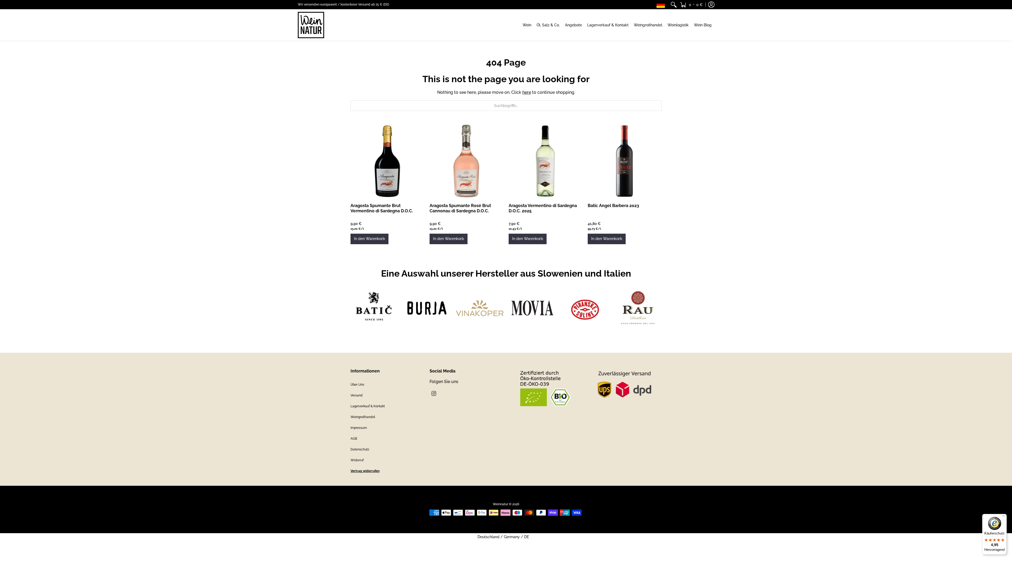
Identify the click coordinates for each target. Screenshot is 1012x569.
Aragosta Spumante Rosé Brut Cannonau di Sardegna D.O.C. (460, 208)
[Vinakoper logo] (479, 308)
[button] (691, 4)
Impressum (359, 428)
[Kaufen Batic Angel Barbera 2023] (624, 161)
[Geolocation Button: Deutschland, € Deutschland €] (662, 4)
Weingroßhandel (363, 417)
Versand (357, 395)
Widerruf (357, 460)
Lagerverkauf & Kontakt (368, 406)
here (526, 92)
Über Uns (357, 384)
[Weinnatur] (311, 25)
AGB (354, 438)
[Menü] (1003, 517)
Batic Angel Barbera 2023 (613, 205)
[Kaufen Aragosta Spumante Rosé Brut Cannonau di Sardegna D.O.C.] (466, 161)
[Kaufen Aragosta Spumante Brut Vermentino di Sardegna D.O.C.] (387, 161)
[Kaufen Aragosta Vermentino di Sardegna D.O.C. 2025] (545, 161)
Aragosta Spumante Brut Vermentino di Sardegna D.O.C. (382, 208)
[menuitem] (673, 4)
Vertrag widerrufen (365, 471)
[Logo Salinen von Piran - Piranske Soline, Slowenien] (585, 308)
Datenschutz (360, 449)
